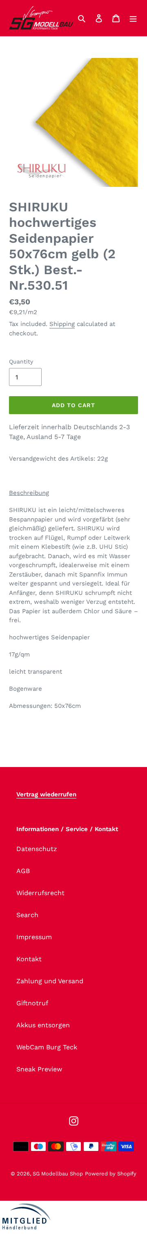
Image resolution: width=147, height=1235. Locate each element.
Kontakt (29, 959)
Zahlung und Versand (49, 981)
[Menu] (133, 18)
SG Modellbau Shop (58, 1174)
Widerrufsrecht (40, 893)
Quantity (21, 361)
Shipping (62, 324)
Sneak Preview (39, 1069)
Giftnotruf (32, 1003)
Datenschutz (36, 849)
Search (27, 915)
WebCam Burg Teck (46, 1047)
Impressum (34, 937)
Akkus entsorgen (43, 1025)
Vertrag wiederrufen (46, 794)
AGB (23, 871)
